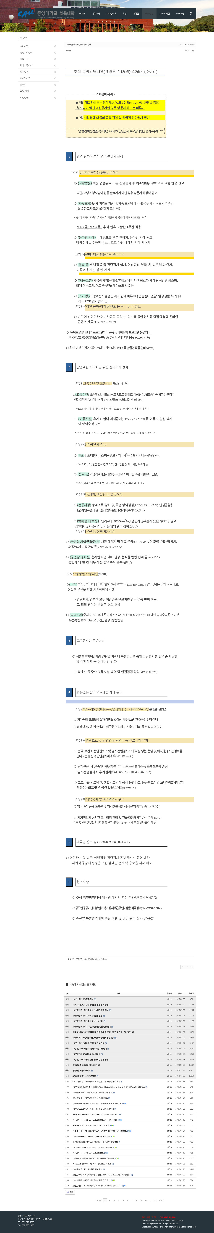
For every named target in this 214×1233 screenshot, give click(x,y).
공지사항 (24, 46)
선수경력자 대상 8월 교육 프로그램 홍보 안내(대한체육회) (95, 1120)
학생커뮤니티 (26, 65)
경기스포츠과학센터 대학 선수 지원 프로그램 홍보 (92, 1164)
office (68, 51)
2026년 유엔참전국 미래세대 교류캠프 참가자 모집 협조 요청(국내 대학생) (102, 1175)
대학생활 (149, 13)
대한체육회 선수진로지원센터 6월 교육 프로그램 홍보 (93, 1158)
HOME (82, 13)
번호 (67, 993)
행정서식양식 (26, 52)
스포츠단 (180, 13)
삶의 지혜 (24, 91)
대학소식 (24, 59)
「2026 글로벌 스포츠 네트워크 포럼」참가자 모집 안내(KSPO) (96, 1081)
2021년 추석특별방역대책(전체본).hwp (91, 959)
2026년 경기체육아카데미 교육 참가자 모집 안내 (92, 1180)
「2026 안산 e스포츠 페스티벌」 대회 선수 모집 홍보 (92, 1147)
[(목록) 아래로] (187, 967)
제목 (118, 993)
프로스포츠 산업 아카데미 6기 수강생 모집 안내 (91, 1125)
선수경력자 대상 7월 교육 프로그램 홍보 (88, 1153)
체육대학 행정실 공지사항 (82, 984)
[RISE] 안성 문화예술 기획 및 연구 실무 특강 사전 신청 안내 (96, 1114)
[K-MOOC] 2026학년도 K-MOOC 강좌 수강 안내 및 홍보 (95, 1142)
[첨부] (191, 967)
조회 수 (191, 993)
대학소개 (96, 13)
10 (146, 1200)
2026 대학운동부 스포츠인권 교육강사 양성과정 (91, 1136)
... (150, 1200)
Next (161, 1200)
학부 (125, 13)
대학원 (136, 13)
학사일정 (24, 72)
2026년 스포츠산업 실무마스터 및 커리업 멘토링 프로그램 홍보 (97, 1103)
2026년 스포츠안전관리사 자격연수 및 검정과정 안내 (93, 1109)
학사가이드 (25, 78)
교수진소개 (111, 13)
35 (155, 1200)
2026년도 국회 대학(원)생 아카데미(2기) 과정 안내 (93, 1092)
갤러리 (23, 84)
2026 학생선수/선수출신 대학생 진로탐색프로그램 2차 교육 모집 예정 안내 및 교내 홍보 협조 (109, 1087)
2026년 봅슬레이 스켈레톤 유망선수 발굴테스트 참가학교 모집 (97, 1186)
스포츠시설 (165, 13)
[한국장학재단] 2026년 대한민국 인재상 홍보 (90, 1098)
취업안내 (24, 97)
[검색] (191, 13)
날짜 (179, 993)
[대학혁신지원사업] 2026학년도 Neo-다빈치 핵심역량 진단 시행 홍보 (100, 1131)
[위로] (183, 967)
